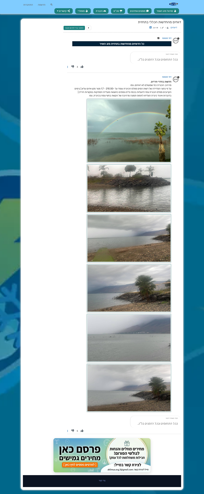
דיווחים (174, 27)
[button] (63, 11)
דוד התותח (166, 38)
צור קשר (102, 480)
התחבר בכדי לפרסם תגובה (74, 28)
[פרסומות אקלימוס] (102, 455)
